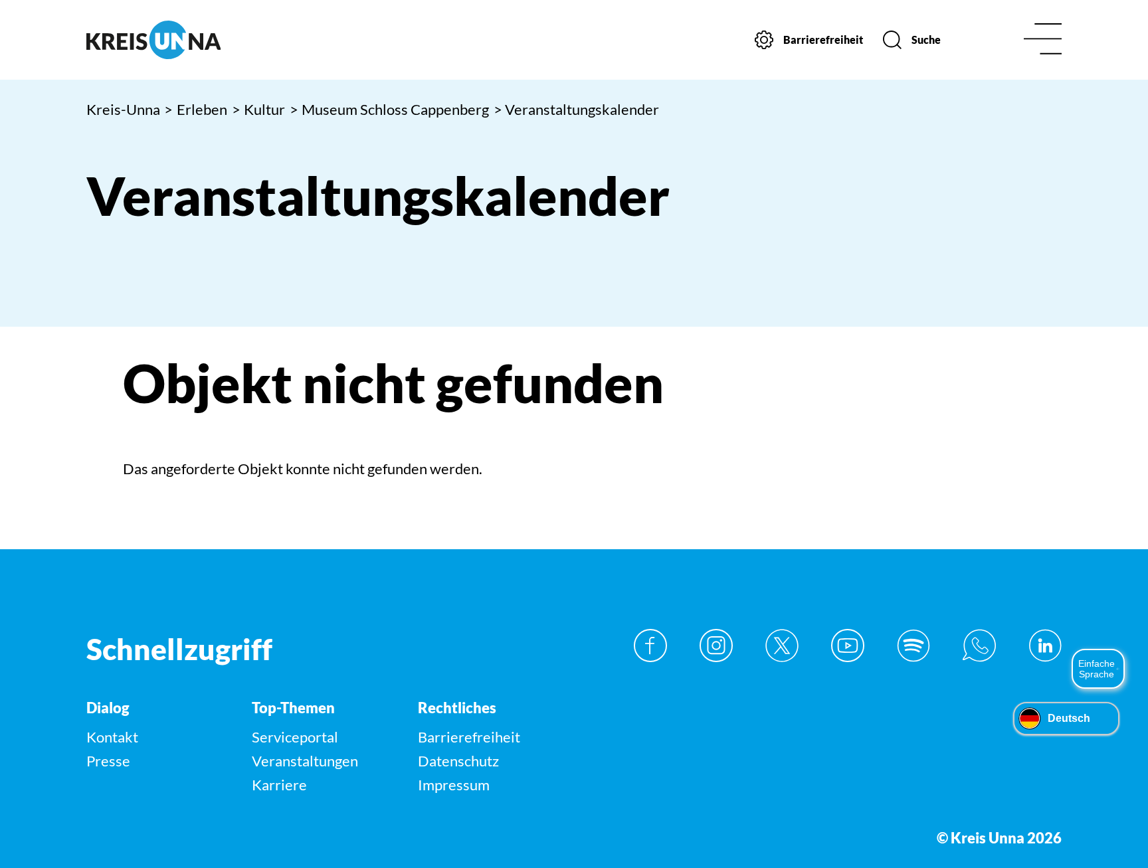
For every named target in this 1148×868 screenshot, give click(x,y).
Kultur (259, 109)
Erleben (195, 109)
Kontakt (112, 737)
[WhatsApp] (979, 645)
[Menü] (1043, 40)
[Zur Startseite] (201, 40)
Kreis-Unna (123, 109)
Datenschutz (458, 761)
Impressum (454, 785)
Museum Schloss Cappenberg (390, 109)
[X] (782, 645)
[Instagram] (716, 645)
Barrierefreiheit (469, 737)
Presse (108, 761)
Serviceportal (295, 737)
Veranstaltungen (305, 761)
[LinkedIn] (1045, 645)
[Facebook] (650, 645)
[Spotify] (913, 645)
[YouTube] (847, 645)
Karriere (279, 785)
